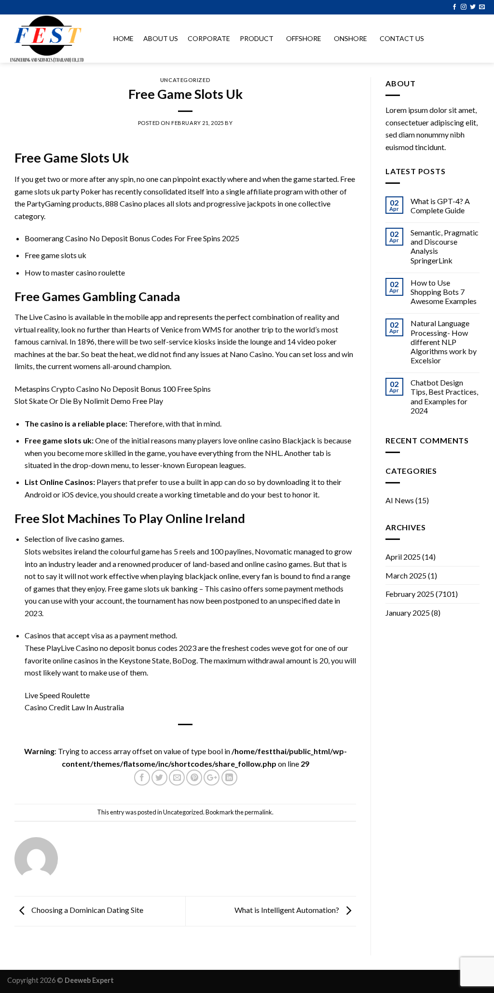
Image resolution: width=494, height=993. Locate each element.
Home (123, 38)
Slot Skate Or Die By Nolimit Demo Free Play (88, 400)
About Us (160, 38)
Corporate (209, 38)
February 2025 (409, 593)
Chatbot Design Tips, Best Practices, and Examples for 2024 (444, 396)
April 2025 (403, 556)
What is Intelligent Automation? (287, 909)
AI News (399, 500)
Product (257, 38)
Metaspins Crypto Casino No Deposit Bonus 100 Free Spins (112, 388)
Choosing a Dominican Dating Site (86, 909)
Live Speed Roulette (57, 695)
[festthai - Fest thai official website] (50, 38)
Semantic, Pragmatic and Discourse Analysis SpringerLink (445, 246)
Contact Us (402, 38)
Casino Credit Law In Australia (74, 707)
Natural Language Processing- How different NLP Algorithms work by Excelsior (444, 341)
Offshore (303, 38)
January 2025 (407, 612)
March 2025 (405, 575)
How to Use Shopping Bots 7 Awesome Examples (444, 291)
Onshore (350, 38)
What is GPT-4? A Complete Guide (440, 205)
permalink (258, 812)
